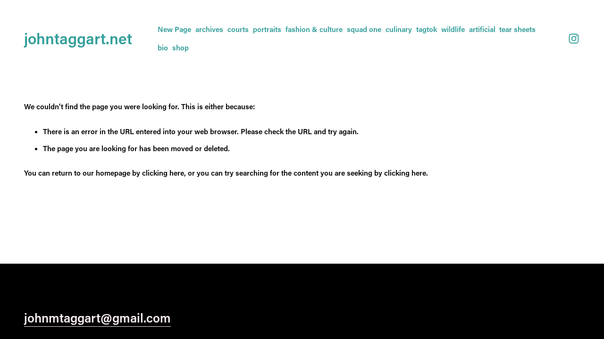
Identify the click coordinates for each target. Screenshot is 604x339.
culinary (399, 29)
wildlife (453, 29)
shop (180, 47)
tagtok (426, 29)
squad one (364, 29)
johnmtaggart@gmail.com (97, 318)
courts (238, 29)
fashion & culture (314, 29)
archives (209, 29)
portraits (267, 29)
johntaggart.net (78, 38)
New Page (174, 29)
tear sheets (517, 29)
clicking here (163, 173)
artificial (482, 29)
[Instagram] (574, 38)
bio (163, 47)
